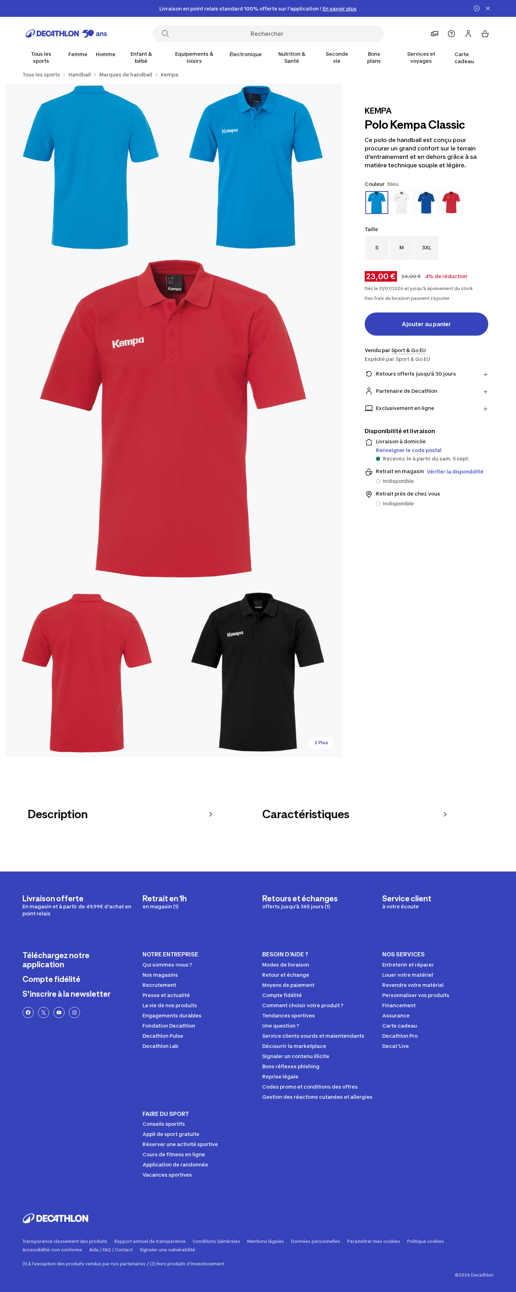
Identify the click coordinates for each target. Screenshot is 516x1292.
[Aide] (451, 33)
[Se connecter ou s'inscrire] (468, 33)
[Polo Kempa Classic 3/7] (173, 420)
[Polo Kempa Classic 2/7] (89, 168)
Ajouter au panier (426, 324)
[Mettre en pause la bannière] (476, 8)
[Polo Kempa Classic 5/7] (258, 673)
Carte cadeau (464, 57)
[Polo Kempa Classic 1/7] (258, 168)
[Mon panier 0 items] (485, 33)
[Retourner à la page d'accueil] (66, 33)
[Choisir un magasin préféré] (434, 33)
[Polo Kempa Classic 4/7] (89, 673)
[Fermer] (488, 8)
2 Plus (321, 742)
